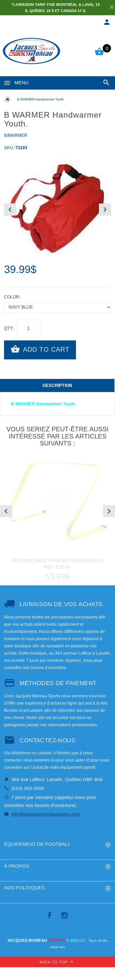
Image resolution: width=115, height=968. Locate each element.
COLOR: (12, 297)
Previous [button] (10, 209)
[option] (57, 209)
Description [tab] (57, 385)
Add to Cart (45, 349)
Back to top (54, 962)
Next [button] (105, 209)
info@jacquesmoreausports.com (45, 814)
